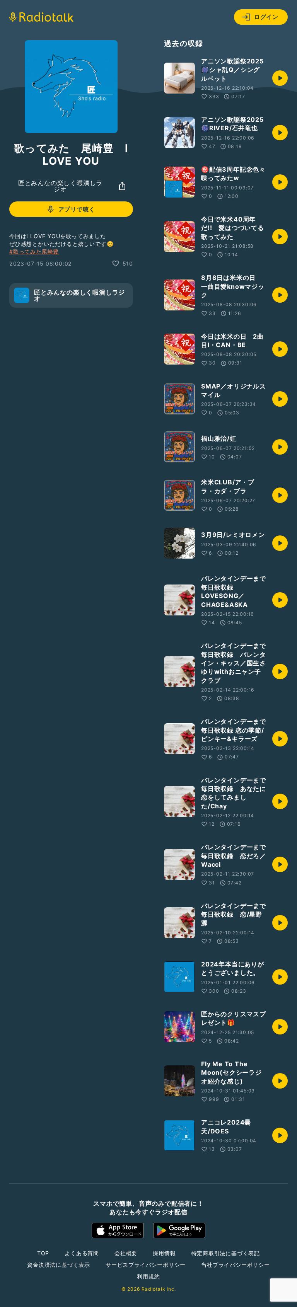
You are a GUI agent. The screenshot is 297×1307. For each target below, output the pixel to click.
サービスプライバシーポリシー (146, 1264)
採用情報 (164, 1253)
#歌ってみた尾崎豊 (34, 251)
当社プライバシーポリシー (235, 1264)
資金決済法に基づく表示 (58, 1264)
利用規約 (148, 1276)
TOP (43, 1253)
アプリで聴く (76, 209)
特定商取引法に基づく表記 (225, 1253)
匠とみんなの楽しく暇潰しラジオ (60, 186)
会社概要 (125, 1253)
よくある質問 (82, 1253)
